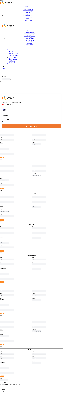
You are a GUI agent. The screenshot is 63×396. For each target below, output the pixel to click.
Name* (1, 195)
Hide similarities (4, 382)
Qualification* (1, 147)
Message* (1, 183)
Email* (33, 195)
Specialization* (34, 142)
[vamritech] (3, 47)
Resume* (1, 142)
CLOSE (1, 159)
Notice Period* (34, 137)
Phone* (1, 137)
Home (4, 68)
